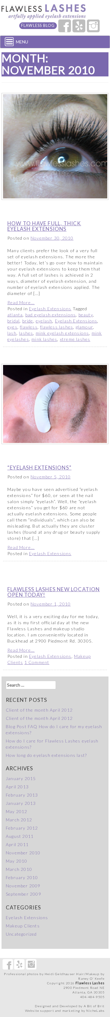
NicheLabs (95, 1010)
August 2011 (20, 836)
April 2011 (17, 844)
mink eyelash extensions (62, 333)
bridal (13, 320)
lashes (26, 333)
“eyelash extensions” (39, 467)
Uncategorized (21, 934)
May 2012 (17, 811)
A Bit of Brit (94, 1006)
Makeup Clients (23, 925)
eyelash (44, 320)
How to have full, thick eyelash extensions (44, 226)
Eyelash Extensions (50, 308)
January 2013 (21, 803)
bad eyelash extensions (50, 314)
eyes (12, 327)
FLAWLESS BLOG (38, 25)
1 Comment (37, 662)
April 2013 (17, 786)
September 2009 (23, 894)
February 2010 (22, 877)
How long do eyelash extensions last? (46, 755)
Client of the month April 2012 (39, 710)
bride (27, 320)
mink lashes (44, 339)
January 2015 (21, 778)
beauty (86, 314)
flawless (29, 327)
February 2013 (22, 795)
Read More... (21, 302)
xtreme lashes (75, 339)
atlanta (15, 314)
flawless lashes (56, 327)
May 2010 (17, 861)
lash (11, 333)
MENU (22, 41)
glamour (84, 327)
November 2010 (23, 852)
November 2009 (23, 885)
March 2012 (19, 819)
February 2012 (22, 828)
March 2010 (19, 869)
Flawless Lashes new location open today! (53, 592)
